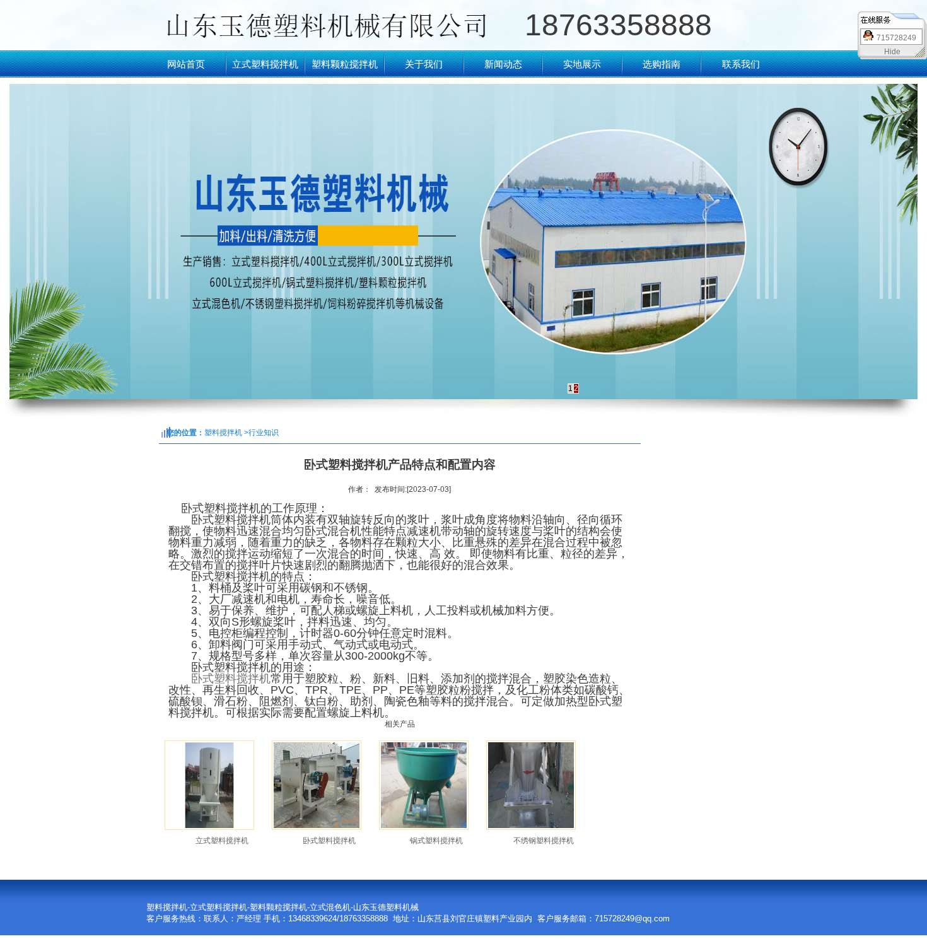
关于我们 (424, 64)
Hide (892, 51)
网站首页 (186, 64)
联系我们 (741, 64)
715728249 (896, 37)
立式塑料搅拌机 (265, 64)
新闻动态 (503, 64)
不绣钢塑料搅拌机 (543, 840)
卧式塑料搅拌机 (231, 678)
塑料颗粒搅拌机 (345, 64)
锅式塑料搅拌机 (436, 840)
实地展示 (582, 64)
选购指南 (661, 64)
